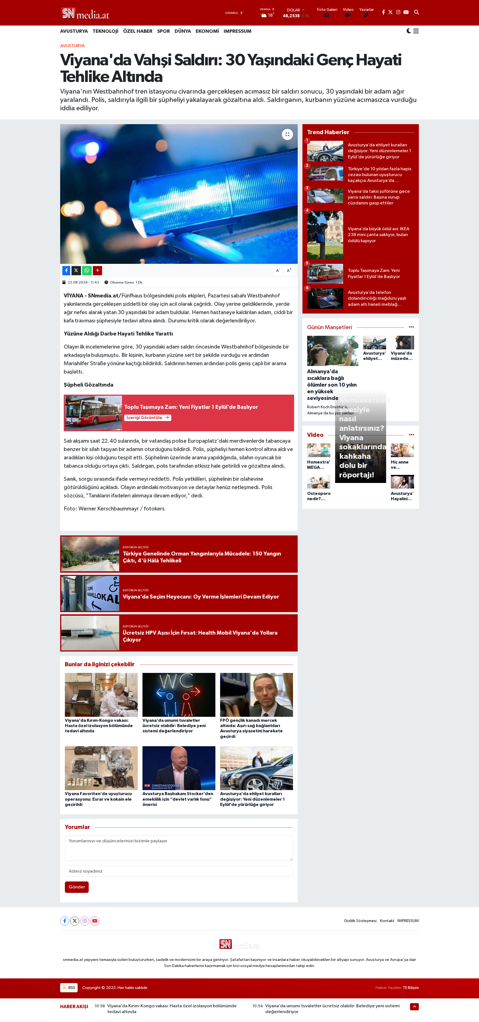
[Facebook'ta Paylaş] (66, 270)
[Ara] (416, 12)
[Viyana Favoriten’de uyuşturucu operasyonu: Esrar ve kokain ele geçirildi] (101, 768)
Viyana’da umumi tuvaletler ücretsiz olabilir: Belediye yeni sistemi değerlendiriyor (174, 725)
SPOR (163, 31)
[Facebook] (64, 921)
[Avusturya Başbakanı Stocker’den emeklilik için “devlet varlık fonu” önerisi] (178, 768)
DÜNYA (183, 31)
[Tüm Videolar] (411, 435)
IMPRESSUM (237, 31)
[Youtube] (94, 921)
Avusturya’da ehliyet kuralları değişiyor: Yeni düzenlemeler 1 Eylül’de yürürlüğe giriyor (252, 798)
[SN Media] (85, 12)
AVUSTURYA (74, 31)
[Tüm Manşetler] (411, 327)
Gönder (77, 887)
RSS (71, 988)
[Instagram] (84, 921)
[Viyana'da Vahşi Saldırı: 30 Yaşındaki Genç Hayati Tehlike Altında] (179, 194)
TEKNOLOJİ (105, 31)
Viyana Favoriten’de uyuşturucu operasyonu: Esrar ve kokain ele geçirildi (98, 798)
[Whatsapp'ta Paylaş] (87, 270)
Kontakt (387, 921)
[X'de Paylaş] (76, 270)
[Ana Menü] (415, 32)
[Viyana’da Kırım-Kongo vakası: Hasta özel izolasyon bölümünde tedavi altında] (101, 694)
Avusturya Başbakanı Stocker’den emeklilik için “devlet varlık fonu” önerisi (177, 798)
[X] (74, 921)
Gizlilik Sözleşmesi (360, 921)
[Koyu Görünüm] (409, 31)
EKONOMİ (207, 31)
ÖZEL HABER (137, 31)
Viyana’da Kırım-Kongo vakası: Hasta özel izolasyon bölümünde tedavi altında (99, 725)
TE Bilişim (411, 988)
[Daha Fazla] (97, 270)
